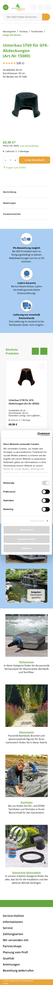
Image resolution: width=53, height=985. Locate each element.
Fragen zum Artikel (16, 167)
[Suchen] (46, 17)
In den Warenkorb (34, 160)
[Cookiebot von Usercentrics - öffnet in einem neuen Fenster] (38, 434)
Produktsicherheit (12, 214)
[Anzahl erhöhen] (15, 160)
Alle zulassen (26, 530)
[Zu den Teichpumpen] (26, 635)
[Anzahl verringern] (5, 160)
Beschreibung (9, 192)
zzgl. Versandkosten (29, 145)
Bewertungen (9, 203)
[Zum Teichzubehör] (26, 845)
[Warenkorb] (41, 7)
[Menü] (5, 7)
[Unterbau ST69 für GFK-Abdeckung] (26, 105)
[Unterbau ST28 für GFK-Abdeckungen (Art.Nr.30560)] (26, 394)
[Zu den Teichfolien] (26, 775)
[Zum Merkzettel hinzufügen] (44, 87)
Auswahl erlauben (26, 539)
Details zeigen (37, 521)
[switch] (46, 491)
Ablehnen (26, 548)
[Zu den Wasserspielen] (26, 705)
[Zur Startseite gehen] (18, 7)
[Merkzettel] (33, 7)
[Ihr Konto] (48, 7)
